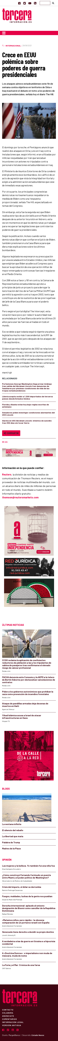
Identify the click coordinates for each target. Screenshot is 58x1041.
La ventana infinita (11, 824)
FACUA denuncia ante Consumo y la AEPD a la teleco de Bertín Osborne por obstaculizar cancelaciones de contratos (28, 680)
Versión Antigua (11, 1025)
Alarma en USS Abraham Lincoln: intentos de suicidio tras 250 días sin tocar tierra (27, 421)
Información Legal (13, 1022)
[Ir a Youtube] (29, 3)
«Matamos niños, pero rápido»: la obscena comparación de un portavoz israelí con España (25, 921)
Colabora (7, 1013)
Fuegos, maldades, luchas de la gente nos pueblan (27, 896)
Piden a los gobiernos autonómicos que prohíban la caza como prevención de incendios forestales (27, 692)
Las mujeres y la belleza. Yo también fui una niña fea (28, 865)
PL (3, 45)
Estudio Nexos (38, 1035)
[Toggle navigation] (3, 33)
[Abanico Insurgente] (29, 598)
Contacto (7, 1009)
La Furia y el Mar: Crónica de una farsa (21, 965)
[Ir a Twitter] (24, 3)
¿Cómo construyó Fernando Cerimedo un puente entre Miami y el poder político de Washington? (26, 876)
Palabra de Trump (11, 842)
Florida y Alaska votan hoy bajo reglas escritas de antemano (25, 405)
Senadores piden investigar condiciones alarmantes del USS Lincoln (28, 413)
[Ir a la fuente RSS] (35, 3)
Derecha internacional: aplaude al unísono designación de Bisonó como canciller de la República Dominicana (28, 908)
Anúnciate (8, 1016)
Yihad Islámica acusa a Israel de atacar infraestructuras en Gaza (21, 716)
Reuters (6, 474)
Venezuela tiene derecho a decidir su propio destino (28, 932)
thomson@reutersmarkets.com (20, 497)
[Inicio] (17, 15)
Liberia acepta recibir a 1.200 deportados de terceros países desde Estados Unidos (27, 397)
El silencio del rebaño (12, 830)
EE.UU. (5, 442)
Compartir (12, 433)
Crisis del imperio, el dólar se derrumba (21, 887)
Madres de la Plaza (11, 848)
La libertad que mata (12, 836)
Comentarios (9, 1019)
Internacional (13, 45)
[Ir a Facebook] (19, 3)
